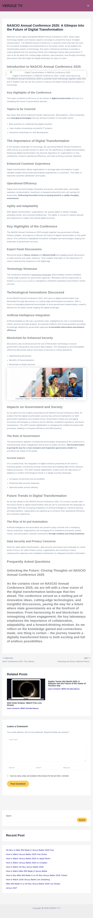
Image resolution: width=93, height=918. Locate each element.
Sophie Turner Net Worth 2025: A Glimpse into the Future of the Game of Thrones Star (67, 683)
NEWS (23, 708)
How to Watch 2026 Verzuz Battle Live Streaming (28, 879)
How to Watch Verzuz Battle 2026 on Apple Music (28, 858)
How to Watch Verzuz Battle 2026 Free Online (26, 854)
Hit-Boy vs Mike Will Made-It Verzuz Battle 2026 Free (30, 850)
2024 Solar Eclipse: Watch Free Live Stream (24, 704)
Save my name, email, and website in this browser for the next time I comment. (39, 776)
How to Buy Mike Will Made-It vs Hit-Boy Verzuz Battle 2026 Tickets (36, 875)
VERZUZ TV (12, 6)
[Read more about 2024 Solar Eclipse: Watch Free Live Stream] (26, 689)
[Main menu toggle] (88, 5)
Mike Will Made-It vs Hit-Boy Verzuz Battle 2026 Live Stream (33, 884)
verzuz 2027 (11, 888)
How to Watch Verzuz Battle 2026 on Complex (26, 863)
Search (8, 816)
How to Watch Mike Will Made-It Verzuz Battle (26, 871)
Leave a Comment (13, 708)
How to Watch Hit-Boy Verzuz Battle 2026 (24, 867)
